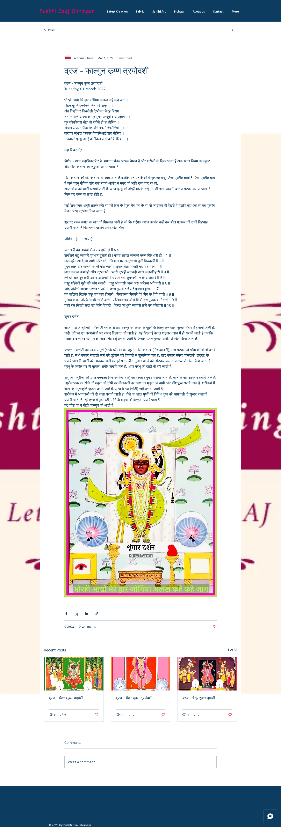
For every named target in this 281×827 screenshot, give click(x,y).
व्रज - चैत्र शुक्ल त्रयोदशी (134, 698)
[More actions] (214, 58)
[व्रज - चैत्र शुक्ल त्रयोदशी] (140, 674)
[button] (232, 29)
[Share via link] (97, 614)
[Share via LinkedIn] (86, 614)
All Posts (49, 30)
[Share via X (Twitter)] (76, 614)
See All (232, 649)
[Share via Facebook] (66, 614)
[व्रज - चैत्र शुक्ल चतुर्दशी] (73, 674)
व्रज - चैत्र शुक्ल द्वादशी (198, 698)
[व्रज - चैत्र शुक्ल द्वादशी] (207, 674)
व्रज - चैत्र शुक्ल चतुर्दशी (66, 698)
